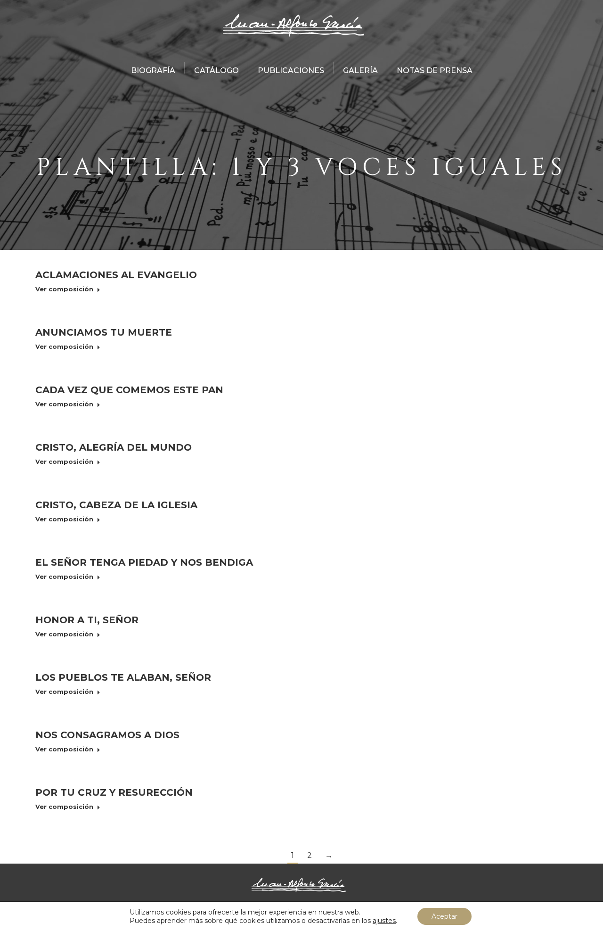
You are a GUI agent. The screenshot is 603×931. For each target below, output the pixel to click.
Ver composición (64, 289)
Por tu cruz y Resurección (114, 792)
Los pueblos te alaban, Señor (123, 677)
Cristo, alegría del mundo (113, 447)
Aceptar (444, 916)
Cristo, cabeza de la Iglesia (116, 505)
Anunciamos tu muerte (103, 332)
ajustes (384, 920)
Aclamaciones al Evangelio (116, 274)
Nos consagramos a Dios (107, 735)
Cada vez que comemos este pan (129, 389)
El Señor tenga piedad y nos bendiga (144, 562)
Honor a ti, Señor (87, 620)
